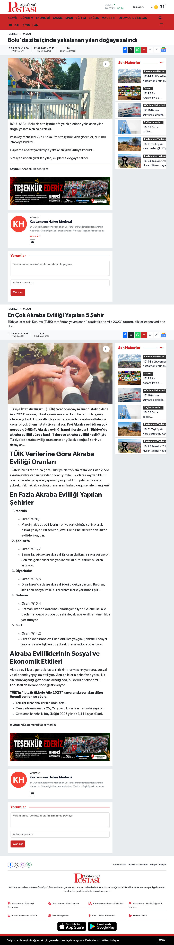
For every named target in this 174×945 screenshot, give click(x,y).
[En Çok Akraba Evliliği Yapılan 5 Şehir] (60, 373)
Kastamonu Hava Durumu (66, 903)
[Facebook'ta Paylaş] (125, 50)
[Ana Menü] (161, 25)
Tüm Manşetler (60, 915)
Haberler (13, 34)
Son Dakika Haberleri (103, 915)
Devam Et (34, 236)
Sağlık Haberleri (153, 122)
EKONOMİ (43, 18)
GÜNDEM (26, 18)
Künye (153, 864)
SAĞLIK (94, 18)
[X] (16, 865)
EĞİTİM (81, 18)
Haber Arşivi (119, 864)
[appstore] (72, 926)
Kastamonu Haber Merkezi (51, 221)
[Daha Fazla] (144, 50)
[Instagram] (22, 865)
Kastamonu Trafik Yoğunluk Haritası (145, 905)
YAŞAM (58, 18)
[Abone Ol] (163, 49)
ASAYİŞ (13, 18)
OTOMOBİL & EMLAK (132, 18)
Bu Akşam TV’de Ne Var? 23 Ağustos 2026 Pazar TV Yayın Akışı (153, 96)
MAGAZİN (109, 18)
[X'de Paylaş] (131, 50)
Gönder (18, 292)
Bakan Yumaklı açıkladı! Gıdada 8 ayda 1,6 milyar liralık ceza (154, 113)
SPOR (69, 18)
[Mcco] (60, 191)
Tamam (162, 940)
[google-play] (102, 926)
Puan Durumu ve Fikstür (24, 915)
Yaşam (27, 34)
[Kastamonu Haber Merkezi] (19, 223)
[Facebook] (10, 865)
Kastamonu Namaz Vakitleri (108, 903)
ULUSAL (14, 25)
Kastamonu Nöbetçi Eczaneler (21, 905)
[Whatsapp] (29, 865)
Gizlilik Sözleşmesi (138, 864)
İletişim (162, 864)
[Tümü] (161, 62)
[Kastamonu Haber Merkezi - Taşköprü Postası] (22, 7)
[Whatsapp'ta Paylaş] (138, 50)
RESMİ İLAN (30, 25)
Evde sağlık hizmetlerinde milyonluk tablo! (153, 130)
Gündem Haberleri (154, 105)
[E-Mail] (32, 242)
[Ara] (161, 18)
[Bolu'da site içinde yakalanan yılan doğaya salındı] (60, 88)
